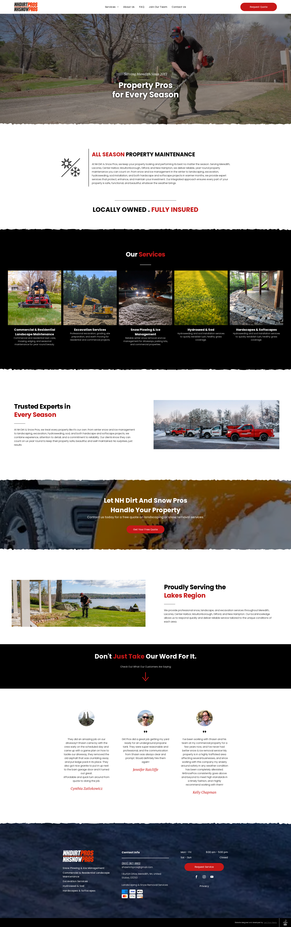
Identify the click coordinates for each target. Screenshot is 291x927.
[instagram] (204, 877)
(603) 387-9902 (131, 863)
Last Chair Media (270, 922)
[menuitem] (112, 6)
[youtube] (212, 877)
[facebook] (196, 877)
